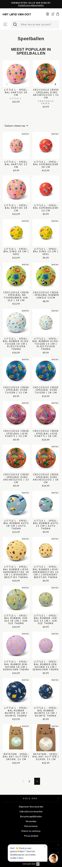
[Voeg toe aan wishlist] (4, 59)
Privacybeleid (31, 835)
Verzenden (31, 821)
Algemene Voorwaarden (31, 806)
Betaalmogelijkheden (31, 816)
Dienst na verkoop (31, 831)
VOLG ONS (30, 798)
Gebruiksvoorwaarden (31, 811)
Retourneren (31, 826)
